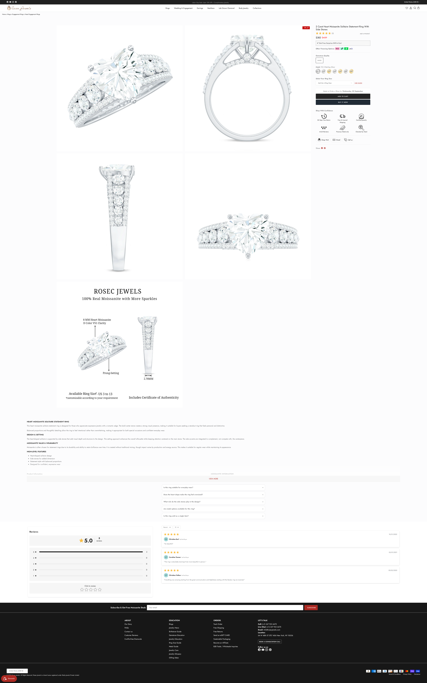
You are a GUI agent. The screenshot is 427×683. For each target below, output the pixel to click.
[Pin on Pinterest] (325, 148)
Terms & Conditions (395, 674)
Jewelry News (174, 628)
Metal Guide (173, 646)
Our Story (128, 624)
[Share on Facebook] (322, 148)
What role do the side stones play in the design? (182, 501)
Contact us (128, 631)
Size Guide (358, 83)
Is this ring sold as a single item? (176, 516)
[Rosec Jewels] (19, 8)
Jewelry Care (173, 650)
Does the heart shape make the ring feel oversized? (183, 494)
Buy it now (343, 102)
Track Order (218, 624)
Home (4, 14)
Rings (168, 8)
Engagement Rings (17, 14)
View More (213, 478)
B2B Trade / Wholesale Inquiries (226, 646)
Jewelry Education (175, 639)
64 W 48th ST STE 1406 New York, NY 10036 (275, 635)
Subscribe (311, 608)
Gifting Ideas (174, 657)
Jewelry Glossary (175, 654)
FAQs (127, 628)
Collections (257, 8)
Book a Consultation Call (269, 642)
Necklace (210, 8)
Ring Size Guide (175, 643)
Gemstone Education (176, 635)
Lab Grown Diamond (226, 8)
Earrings (200, 8)
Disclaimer (417, 674)
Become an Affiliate (221, 643)
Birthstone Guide (175, 631)
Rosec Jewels (16, 675)
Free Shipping (219, 628)
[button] (407, 8)
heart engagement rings (32, 14)
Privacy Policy (407, 674)
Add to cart (343, 96)
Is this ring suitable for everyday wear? (178, 487)
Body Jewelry (243, 8)
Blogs (171, 624)
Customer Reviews (131, 635)
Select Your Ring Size (324, 78)
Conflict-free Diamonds (133, 639)
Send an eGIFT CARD (222, 635)
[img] (323, 33)
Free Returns (218, 631)
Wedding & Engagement (183, 8)
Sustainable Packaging (222, 639)
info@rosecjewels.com (272, 630)
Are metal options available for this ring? (179, 509)
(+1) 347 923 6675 (269, 624)
